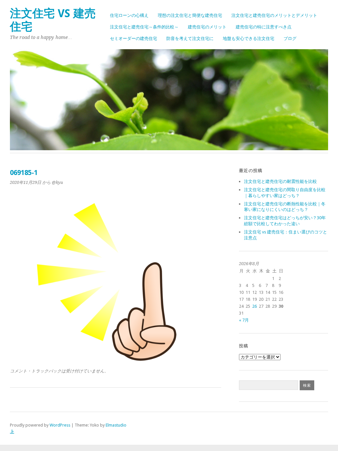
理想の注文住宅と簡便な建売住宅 (190, 15)
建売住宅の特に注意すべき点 (263, 26)
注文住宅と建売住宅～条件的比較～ (144, 26)
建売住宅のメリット (207, 26)
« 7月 (244, 320)
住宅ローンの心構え (129, 15)
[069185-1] (115, 360)
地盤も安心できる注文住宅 (248, 38)
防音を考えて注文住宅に (190, 38)
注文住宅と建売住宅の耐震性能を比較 (280, 181)
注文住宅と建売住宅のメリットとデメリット (274, 15)
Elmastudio (116, 425)
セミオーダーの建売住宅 (133, 38)
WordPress (60, 425)
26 (254, 306)
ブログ (290, 38)
